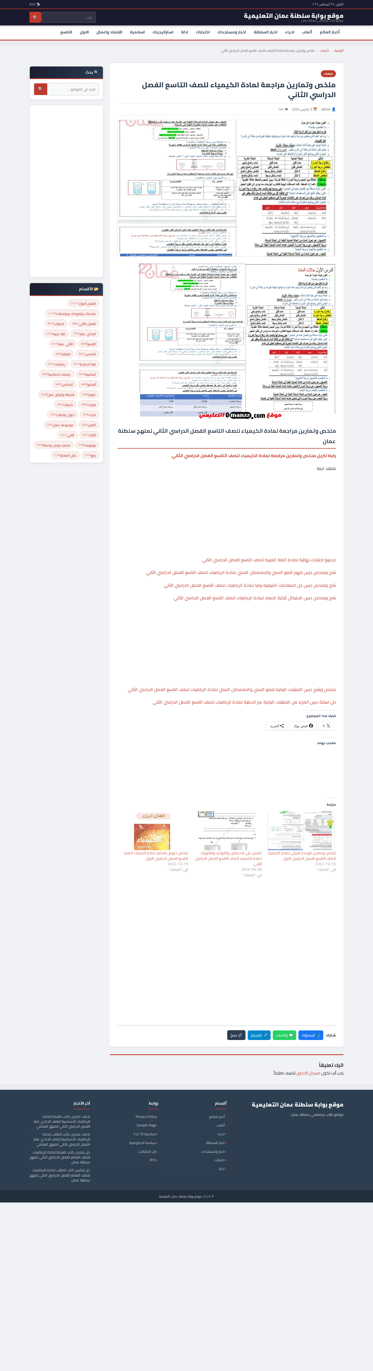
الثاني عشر (62, 344)
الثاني (67, 435)
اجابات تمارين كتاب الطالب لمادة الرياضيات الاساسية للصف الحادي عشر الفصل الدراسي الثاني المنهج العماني (62, 1139)
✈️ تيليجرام (259, 1035)
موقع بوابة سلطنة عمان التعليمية (180, 1196)
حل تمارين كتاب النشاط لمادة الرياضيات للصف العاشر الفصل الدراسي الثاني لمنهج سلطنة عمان (59, 1157)
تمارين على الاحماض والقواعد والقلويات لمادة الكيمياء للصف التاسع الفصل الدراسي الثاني (228, 858)
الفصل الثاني (84, 324)
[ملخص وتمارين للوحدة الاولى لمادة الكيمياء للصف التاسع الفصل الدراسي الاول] (301, 830)
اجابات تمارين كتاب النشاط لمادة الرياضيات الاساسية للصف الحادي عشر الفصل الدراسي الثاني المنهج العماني (62, 1121)
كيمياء (324, 50)
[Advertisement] (226, 497)
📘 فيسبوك (311, 1035)
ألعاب (307, 32)
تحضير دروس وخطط (53, 445)
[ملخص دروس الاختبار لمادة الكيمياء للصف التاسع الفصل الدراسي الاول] (154, 830)
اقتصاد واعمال (109, 32)
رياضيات (57, 364)
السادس (64, 384)
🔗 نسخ (236, 1035)
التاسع (66, 32)
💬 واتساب (284, 1035)
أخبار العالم (330, 32)
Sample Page (146, 1125)
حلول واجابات (63, 415)
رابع (90, 455)
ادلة (184, 32)
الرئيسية (339, 50)
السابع (88, 384)
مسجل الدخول (308, 1073)
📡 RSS (34, 4)
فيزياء (88, 405)
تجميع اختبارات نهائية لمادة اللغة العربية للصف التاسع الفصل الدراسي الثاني (269, 560)
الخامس (87, 354)
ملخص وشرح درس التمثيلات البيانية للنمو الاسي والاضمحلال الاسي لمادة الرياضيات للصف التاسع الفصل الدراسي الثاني (232, 689)
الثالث (89, 435)
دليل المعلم (65, 455)
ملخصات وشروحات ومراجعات (72, 313)
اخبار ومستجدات (231, 32)
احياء (289, 32)
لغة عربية (56, 334)
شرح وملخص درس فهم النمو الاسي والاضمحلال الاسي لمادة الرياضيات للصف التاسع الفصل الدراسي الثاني (241, 572)
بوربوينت (87, 445)
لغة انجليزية (85, 364)
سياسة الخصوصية (142, 1142)
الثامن (89, 425)
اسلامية (137, 32)
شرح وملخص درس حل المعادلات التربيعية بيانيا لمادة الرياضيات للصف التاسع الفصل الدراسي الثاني (250, 585)
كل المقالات (147, 1151)
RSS (153, 1160)
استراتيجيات (162, 32)
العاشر (63, 354)
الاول (84, 32)
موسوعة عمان (60, 425)
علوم (89, 394)
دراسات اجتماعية (56, 374)
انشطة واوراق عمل (58, 394)
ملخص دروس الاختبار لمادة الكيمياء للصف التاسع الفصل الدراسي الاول (155, 855)
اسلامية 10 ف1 (144, 1134)
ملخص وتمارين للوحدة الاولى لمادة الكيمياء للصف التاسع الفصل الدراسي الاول (302, 855)
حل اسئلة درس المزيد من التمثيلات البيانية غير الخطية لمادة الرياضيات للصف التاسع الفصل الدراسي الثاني (244, 702)
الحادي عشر (85, 334)
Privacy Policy (146, 1116)
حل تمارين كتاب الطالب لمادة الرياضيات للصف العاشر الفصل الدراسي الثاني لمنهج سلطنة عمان (59, 1175)
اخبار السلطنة (265, 32)
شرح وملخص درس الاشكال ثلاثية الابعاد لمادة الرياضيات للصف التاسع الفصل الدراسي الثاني (255, 598)
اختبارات (203, 32)
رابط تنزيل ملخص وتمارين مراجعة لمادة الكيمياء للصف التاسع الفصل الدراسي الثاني (253, 455)
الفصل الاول (83, 303)
